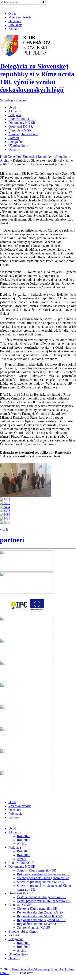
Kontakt (13, 29)
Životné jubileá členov (23, 134)
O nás (12, 13)
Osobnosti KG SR (20, 126)
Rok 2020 (23, 836)
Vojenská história (19, 17)
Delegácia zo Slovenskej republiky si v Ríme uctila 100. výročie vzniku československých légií (37, 78)
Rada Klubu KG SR (22, 119)
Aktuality (14, 111)
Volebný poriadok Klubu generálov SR (43, 878)
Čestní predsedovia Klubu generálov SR (44, 901)
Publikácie (15, 25)
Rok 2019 (23, 840)
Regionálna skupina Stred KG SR (39, 916)
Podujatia (14, 115)
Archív (21, 843)
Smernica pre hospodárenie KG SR (40, 882)
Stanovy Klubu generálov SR (36, 870)
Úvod (12, 107)
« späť (4, 529)
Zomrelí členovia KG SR (33, 927)
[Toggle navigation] (2, 7)
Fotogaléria (15, 142)
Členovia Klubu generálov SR (37, 908)
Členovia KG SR (19, 130)
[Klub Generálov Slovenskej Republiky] (25, 56)
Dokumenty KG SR (21, 122)
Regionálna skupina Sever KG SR (40, 924)
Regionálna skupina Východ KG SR (41, 920)
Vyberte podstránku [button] (13, 100)
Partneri (13, 138)
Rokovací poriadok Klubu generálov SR (44, 874)
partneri (12, 540)
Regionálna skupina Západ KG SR (40, 912)
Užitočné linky (18, 145)
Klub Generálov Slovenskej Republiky (37, 969)
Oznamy (14, 149)
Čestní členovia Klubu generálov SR (41, 897)
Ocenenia (14, 21)
